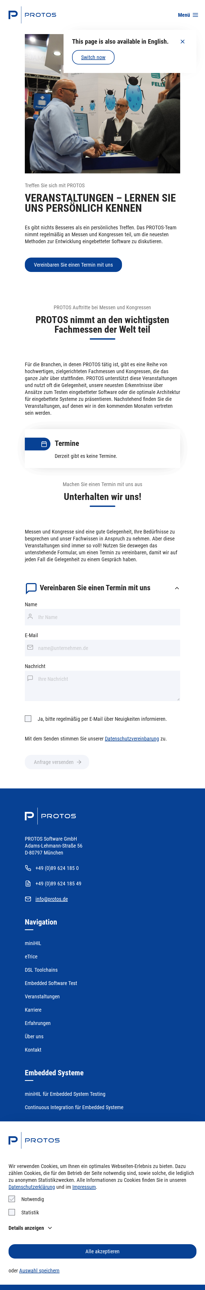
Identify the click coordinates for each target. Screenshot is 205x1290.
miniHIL (33, 943)
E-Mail (31, 635)
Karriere (33, 1010)
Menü (184, 15)
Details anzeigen (26, 1228)
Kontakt (33, 1050)
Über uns (34, 1036)
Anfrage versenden (54, 762)
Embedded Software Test (51, 983)
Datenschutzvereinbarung (132, 738)
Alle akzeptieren (102, 1251)
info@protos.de (52, 899)
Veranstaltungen (42, 996)
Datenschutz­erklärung (32, 1187)
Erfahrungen (38, 1023)
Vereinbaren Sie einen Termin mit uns (73, 265)
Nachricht (35, 666)
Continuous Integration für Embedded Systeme (74, 1107)
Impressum (84, 1187)
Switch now (93, 57)
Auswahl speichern (39, 1270)
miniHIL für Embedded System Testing (65, 1094)
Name (31, 604)
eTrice (31, 956)
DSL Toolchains (41, 970)
